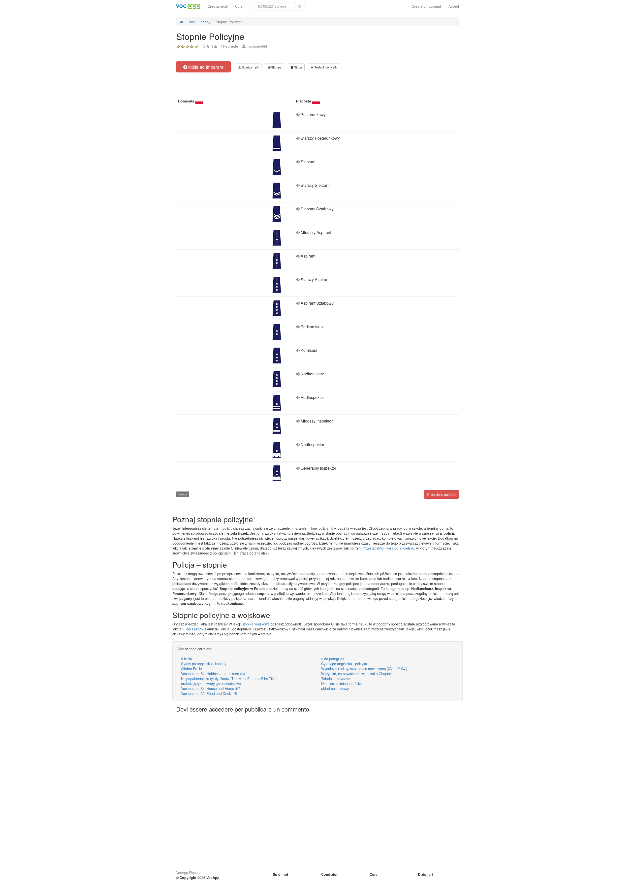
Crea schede (218, 6)
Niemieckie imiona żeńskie (342, 683)
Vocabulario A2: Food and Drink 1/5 (209, 693)
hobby (182, 494)
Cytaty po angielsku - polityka (344, 663)
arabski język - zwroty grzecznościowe (211, 683)
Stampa (276, 67)
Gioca (297, 67)
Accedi (453, 6)
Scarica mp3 (250, 67)
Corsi (239, 6)
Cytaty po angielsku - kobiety (203, 663)
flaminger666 (257, 46)
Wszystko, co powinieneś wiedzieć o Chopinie (357, 673)
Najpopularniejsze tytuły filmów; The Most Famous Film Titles (229, 678)
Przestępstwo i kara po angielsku (388, 548)
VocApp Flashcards (191, 872)
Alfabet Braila (191, 668)
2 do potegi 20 (332, 658)
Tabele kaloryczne (335, 678)
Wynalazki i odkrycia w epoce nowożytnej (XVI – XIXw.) (364, 668)
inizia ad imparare (205, 67)
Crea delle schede (441, 494)
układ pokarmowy (335, 688)
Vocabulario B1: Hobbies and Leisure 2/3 (213, 673)
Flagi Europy (193, 628)
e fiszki (186, 658)
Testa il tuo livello (326, 67)
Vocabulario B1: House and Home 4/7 (210, 688)
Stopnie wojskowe (256, 623)
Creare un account (426, 6)
